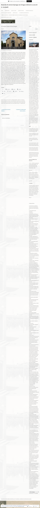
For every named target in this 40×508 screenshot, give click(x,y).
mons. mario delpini (14, 103)
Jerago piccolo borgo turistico (33, 473)
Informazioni (7, 10)
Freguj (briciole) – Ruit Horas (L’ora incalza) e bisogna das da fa (33, 427)
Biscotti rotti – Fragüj (32, 386)
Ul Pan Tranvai (31, 323)
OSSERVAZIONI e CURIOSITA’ (33, 253)
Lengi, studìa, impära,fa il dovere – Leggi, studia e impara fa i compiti (34, 239)
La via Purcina (31, 212)
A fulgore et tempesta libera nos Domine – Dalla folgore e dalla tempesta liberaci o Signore (34, 355)
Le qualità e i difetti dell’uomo (33, 236)
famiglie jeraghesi (16, 102)
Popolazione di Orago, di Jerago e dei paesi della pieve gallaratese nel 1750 (33, 284)
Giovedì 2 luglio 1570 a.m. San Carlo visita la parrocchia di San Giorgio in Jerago (33, 431)
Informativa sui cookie (21, 506)
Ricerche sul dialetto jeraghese (6, 12)
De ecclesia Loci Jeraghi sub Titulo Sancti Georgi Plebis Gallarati (33, 404)
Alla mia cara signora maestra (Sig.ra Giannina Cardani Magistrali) (33, 369)
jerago (20, 102)
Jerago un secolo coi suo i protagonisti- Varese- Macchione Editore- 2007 (33, 134)
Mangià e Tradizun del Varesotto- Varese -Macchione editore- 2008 (33, 139)
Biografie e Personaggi (29, 10)
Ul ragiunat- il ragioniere (32, 326)
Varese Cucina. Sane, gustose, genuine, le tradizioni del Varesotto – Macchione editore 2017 (33, 149)
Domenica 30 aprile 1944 (32, 414)
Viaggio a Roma (31, 335)
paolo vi (18, 103)
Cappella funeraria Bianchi (33, 390)
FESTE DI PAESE (31, 424)
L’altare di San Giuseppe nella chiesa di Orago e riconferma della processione (33, 224)
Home (2, 10)
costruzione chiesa (4, 102)
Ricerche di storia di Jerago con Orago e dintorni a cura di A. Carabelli (19, 6)
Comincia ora (29, 1)
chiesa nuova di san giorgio (21, 100)
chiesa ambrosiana (13, 100)
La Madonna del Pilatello (32, 484)
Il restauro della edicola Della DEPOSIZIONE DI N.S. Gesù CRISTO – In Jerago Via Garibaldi (34, 464)
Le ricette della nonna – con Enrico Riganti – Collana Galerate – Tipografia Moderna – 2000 (33, 130)
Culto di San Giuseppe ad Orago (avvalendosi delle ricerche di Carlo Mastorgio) (34, 398)
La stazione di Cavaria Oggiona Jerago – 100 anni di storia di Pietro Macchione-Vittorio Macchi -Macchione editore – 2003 (34, 165)
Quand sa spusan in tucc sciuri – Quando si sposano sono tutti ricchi (34, 294)
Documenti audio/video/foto (24, 12)
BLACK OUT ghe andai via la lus (33, 387)
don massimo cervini (10, 102)
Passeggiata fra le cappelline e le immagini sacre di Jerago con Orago (34, 278)
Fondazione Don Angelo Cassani (6, 17)
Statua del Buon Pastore (32, 312)
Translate (36, 493)
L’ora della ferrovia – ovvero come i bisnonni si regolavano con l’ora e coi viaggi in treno (33, 228)
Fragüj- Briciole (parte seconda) (33, 425)
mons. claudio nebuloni (7, 103)
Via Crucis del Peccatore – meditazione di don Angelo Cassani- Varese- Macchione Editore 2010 (33, 144)
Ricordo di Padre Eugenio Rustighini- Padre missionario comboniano (33, 300)
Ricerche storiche (21, 10)
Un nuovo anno (31, 329)
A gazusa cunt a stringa (32, 357)
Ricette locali (15, 12)
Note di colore (13, 10)
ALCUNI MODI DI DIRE (32, 367)
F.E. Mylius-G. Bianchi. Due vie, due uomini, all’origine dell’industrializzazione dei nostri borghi (33, 421)
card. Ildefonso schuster (6, 100)
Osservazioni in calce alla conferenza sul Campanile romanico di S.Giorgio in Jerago (34, 255)
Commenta (22, 125)
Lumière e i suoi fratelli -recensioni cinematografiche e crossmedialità (33, 487)
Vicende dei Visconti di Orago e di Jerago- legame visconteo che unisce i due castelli (34, 337)
